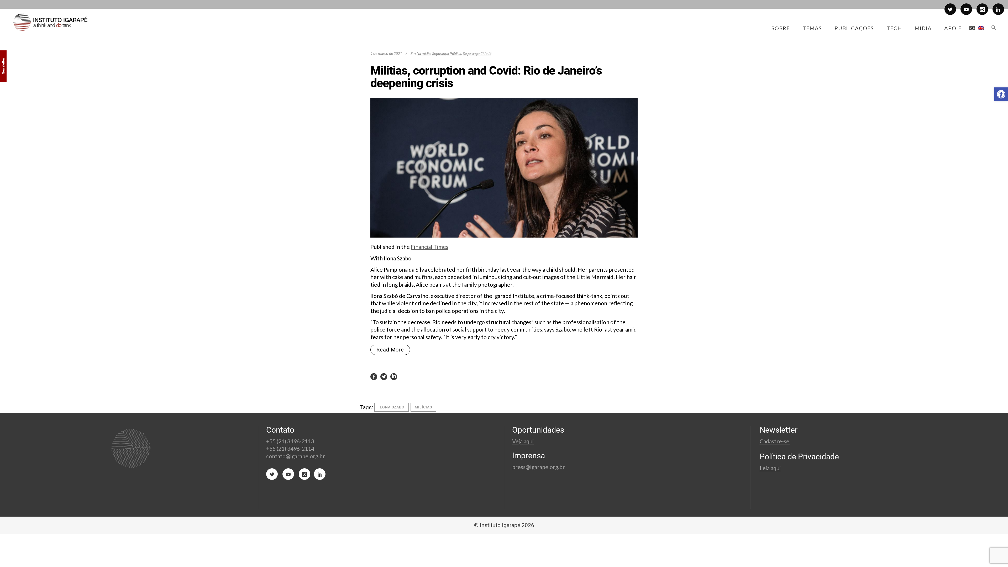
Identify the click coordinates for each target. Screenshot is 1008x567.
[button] (1001, 94)
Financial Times (429, 246)
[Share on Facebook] (373, 376)
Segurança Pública (446, 53)
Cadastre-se (775, 441)
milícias (423, 407)
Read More (390, 349)
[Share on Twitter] (383, 376)
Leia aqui (770, 468)
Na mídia (423, 53)
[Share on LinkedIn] (393, 376)
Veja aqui (523, 441)
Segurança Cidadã (477, 53)
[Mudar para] (972, 28)
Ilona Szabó (392, 407)
